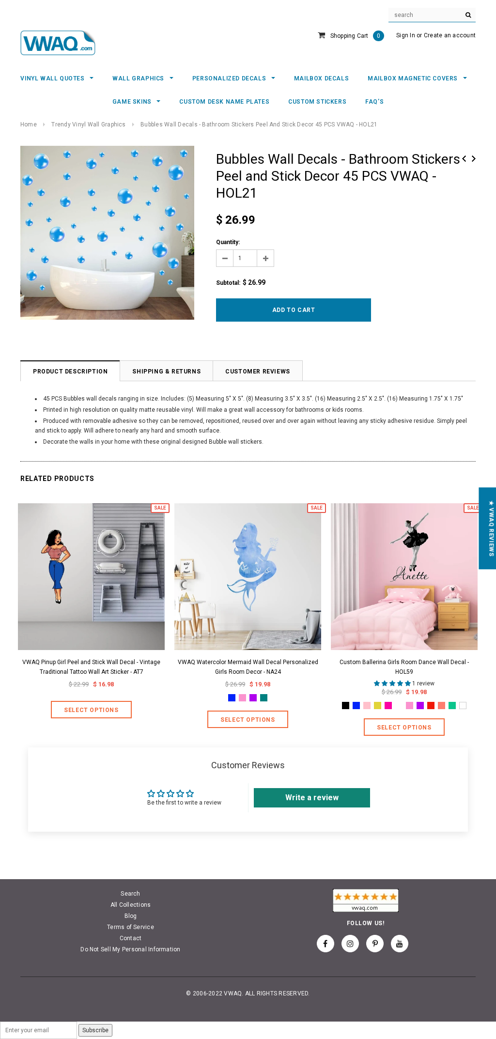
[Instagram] (350, 943)
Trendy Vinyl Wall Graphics (88, 124)
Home (28, 124)
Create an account (450, 35)
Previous (464, 158)
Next (474, 158)
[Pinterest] (375, 943)
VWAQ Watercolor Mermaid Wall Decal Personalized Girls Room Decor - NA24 (248, 667)
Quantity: (228, 242)
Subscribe (95, 1030)
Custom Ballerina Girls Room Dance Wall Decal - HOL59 (404, 667)
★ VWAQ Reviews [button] (491, 528)
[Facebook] (325, 943)
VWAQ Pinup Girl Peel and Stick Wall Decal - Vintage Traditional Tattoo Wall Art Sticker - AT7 (91, 667)
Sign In (405, 35)
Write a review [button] (312, 797)
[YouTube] (399, 943)
